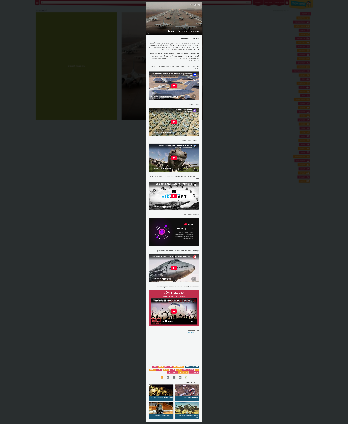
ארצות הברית (194, 372)
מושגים (179, 369)
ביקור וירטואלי (191, 332)
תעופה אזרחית (172, 372)
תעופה (161, 367)
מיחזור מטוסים (178, 367)
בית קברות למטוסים (192, 367)
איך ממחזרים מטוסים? (191, 398)
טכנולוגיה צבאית (188, 369)
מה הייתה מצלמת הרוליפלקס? (163, 415)
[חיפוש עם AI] (199, 5)
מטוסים (152, 369)
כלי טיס (166, 369)
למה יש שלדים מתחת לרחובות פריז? (161, 398)
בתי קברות (168, 367)
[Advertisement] (225, 29)
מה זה (172, 369)
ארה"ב (159, 369)
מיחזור (155, 367)
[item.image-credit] (148, 33)
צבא (197, 369)
